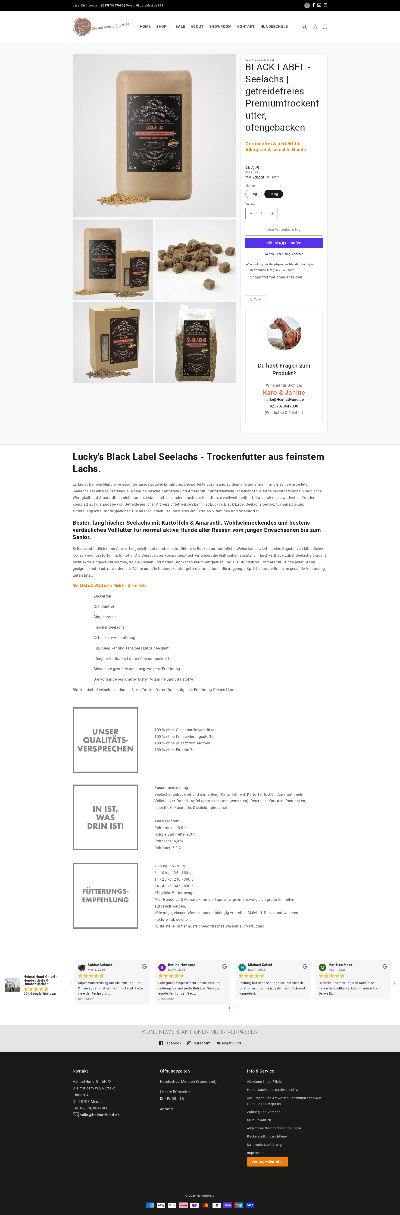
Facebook (170, 1045)
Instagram (198, 1045)
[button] (305, 27)
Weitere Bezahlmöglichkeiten (284, 254)
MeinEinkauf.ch (259, 1120)
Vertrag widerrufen (267, 1161)
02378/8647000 (112, 5)
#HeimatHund (229, 1043)
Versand (258, 177)
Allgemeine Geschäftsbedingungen (274, 1128)
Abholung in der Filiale (264, 1081)
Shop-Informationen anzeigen (276, 277)
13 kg (273, 194)
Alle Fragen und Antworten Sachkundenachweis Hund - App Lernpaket (284, 1101)
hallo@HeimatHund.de (284, 399)
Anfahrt (166, 1109)
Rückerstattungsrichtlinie (267, 1136)
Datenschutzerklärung (264, 1145)
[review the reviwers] (144, 967)
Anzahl (250, 204)
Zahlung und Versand (263, 1112)
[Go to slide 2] (233, 1007)
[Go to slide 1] (229, 1008)
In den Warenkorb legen (284, 230)
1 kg (253, 194)
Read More (86, 999)
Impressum (255, 1153)
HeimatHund (206, 1195)
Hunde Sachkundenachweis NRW (272, 1090)
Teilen (258, 299)
